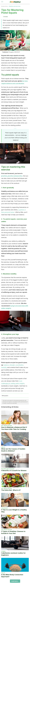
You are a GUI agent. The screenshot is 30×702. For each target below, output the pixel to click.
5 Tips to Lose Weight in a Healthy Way (14, 511)
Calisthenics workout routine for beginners (13, 554)
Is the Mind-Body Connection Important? (12, 576)
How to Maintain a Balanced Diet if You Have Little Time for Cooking (14, 428)
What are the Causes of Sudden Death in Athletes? (13, 450)
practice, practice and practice (11, 176)
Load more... (15, 581)
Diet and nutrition (6, 425)
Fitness (3, 551)
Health (3, 447)
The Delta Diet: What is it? (11, 490)
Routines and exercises (14, 6)
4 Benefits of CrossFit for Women (13, 470)
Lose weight (4, 508)
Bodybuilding (4, 6)
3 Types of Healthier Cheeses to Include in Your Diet (13, 532)
